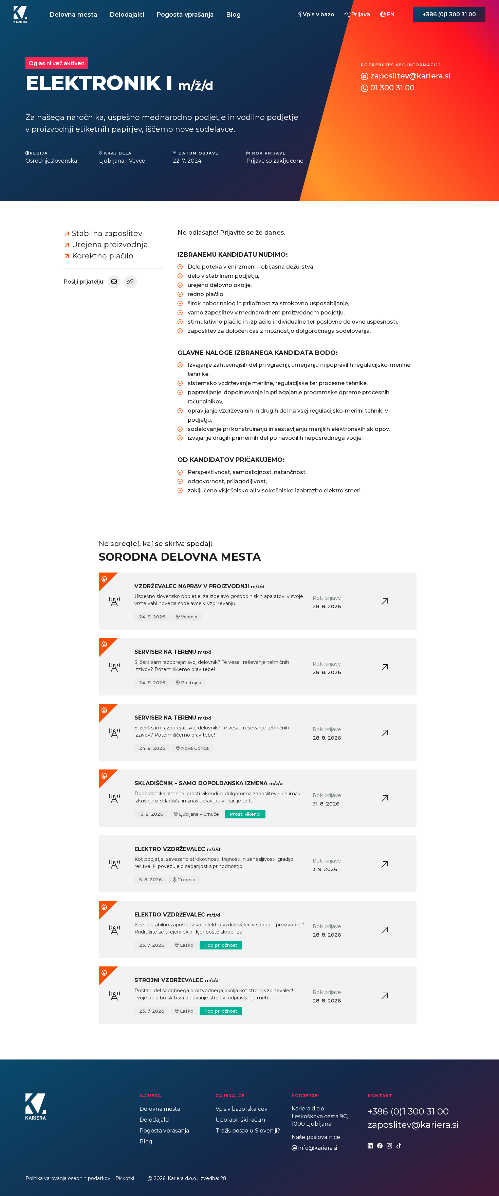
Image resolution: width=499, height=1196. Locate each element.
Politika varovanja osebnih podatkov (67, 1178)
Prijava (360, 14)
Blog (233, 14)
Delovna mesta (73, 14)
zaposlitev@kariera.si (410, 75)
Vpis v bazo (317, 14)
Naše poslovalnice (316, 1137)
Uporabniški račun (240, 1120)
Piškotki (124, 1178)
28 (223, 1178)
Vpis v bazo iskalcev (241, 1109)
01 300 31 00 (392, 87)
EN (390, 14)
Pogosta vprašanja (185, 14)
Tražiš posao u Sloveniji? (248, 1130)
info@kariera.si (317, 1148)
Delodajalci (127, 14)
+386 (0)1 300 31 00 (449, 14)
